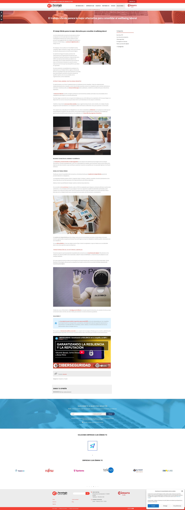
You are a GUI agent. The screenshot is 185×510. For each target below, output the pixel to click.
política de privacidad (98, 422)
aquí (102, 419)
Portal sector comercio (59, 9)
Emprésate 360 (90, 5)
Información (79, 5)
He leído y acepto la (93, 422)
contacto (132, 1)
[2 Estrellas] (54, 391)
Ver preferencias (177, 505)
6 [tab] (98, 486)
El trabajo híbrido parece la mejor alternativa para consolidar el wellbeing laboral (83, 9)
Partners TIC (105, 5)
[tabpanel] (92, 446)
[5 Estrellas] (58, 391)
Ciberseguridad (120, 39)
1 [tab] (92, 455)
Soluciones (120, 5)
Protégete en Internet (122, 41)
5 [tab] (95, 486)
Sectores (54, 501)
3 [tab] (91, 486)
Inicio (52, 9)
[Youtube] (133, 509)
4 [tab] (93, 486)
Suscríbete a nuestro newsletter (62, 1)
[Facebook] (128, 509)
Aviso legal (54, 508)
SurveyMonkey (64, 187)
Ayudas (113, 5)
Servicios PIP (120, 35)
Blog (73, 501)
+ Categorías (120, 46)
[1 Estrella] (53, 391)
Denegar (165, 505)
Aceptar (153, 505)
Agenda (54, 504)
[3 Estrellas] (56, 391)
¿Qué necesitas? (75, 499)
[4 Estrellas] (57, 391)
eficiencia (92, 109)
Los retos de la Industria (122, 37)
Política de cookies (63, 508)
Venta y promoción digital (123, 43)
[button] (182, 491)
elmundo (65, 374)
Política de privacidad (73, 508)
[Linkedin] (131, 509)
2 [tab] (89, 486)
